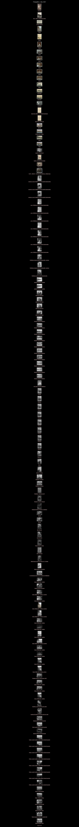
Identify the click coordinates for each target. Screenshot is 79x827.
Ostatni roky (39, 825)
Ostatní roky (39, 3)
